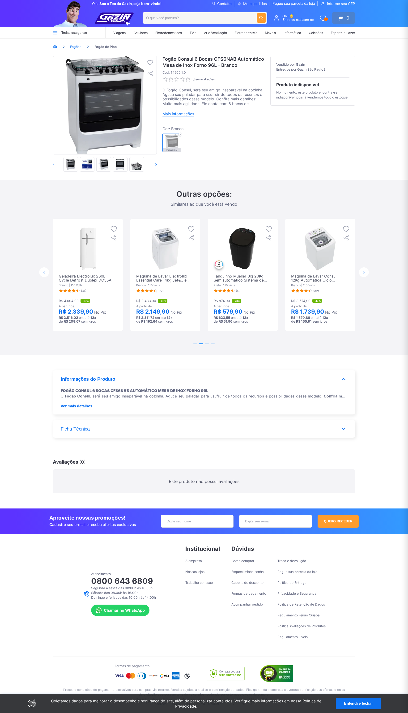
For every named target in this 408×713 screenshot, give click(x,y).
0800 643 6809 (122, 581)
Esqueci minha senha (247, 572)
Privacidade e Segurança (296, 593)
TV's (193, 33)
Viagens (119, 33)
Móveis (270, 33)
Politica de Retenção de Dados (301, 604)
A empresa (193, 561)
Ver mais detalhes (76, 406)
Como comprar (242, 561)
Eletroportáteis (246, 33)
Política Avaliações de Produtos (301, 626)
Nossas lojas (194, 572)
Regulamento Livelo (292, 637)
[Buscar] (261, 18)
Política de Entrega (291, 583)
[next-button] (151, 164)
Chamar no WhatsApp (124, 610)
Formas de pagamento (248, 593)
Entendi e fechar (358, 703)
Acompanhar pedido (247, 604)
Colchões (316, 33)
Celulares (140, 33)
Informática (292, 33)
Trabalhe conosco (199, 583)
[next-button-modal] (364, 272)
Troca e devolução (291, 561)
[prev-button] (58, 164)
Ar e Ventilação (215, 33)
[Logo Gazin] (114, 19)
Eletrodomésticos (168, 33)
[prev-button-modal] (44, 272)
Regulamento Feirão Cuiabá (298, 615)
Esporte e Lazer (343, 33)
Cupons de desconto (247, 583)
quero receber (338, 521)
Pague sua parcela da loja (293, 3)
